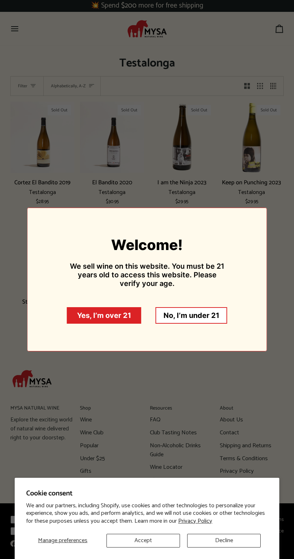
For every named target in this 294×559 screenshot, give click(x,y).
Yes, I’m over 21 (104, 315)
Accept (143, 540)
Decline (224, 540)
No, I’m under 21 (191, 315)
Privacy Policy (195, 521)
